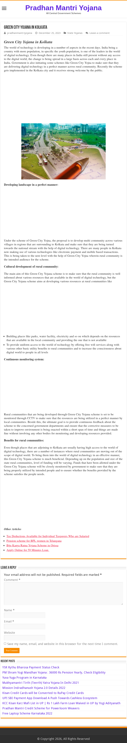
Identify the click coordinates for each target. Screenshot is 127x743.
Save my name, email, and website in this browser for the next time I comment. (62, 644)
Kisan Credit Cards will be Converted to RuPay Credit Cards (43, 693)
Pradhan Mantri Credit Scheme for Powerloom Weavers (40, 708)
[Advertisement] (63, 98)
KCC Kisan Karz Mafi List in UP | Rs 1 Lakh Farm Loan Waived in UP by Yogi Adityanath (61, 703)
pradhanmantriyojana (19, 33)
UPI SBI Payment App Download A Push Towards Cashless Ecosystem (49, 698)
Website (9, 632)
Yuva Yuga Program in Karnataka (24, 677)
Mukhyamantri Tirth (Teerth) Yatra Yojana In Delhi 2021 (40, 682)
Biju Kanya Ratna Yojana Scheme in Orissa (32, 545)
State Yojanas (75, 33)
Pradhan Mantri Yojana (63, 8)
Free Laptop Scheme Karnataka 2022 (27, 713)
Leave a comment (99, 33)
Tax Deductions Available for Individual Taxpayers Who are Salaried (47, 536)
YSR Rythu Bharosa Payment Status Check (31, 667)
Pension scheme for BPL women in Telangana (34, 541)
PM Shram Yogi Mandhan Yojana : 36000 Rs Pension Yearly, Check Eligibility (54, 672)
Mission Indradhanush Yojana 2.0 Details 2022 (33, 688)
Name (9, 610)
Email (9, 621)
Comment (12, 580)
